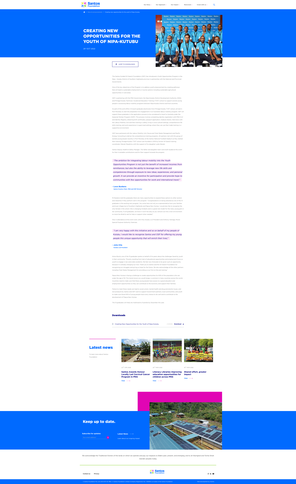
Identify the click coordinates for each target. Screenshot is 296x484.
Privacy (96, 474)
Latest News (123, 434)
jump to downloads (126, 64)
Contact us (86, 474)
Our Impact (174, 4)
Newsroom (187, 4)
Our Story (147, 4)
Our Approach (160, 4)
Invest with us (201, 4)
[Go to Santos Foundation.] (84, 12)
